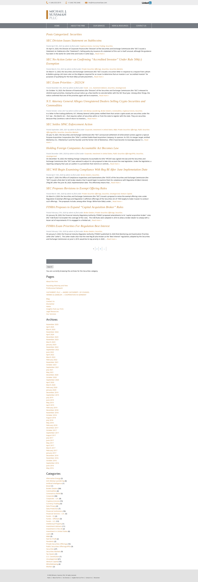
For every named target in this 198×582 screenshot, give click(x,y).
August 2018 (51, 418)
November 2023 (52, 339)
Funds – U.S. (51, 521)
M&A (115, 130)
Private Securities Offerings (91, 69)
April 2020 (50, 382)
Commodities (117, 111)
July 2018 (49, 420)
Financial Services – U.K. (55, 514)
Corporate (88, 130)
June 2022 (50, 352)
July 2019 (49, 397)
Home (56, 26)
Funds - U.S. (88, 88)
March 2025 (50, 329)
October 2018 (51, 415)
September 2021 (52, 367)
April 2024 (50, 334)
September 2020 (52, 380)
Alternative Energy (53, 478)
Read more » (100, 54)
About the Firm (78, 26)
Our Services (99, 26)
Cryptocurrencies (86, 46)
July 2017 (49, 438)
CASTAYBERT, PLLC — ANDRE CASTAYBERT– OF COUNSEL (67, 292)
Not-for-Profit (51, 539)
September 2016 (52, 463)
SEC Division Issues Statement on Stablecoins (74, 40)
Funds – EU (50, 516)
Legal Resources (52, 311)
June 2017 (50, 440)
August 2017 (51, 435)
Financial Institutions (54, 511)
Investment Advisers (100, 88)
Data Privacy (51, 506)
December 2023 (52, 337)
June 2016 (50, 465)
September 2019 (52, 395)
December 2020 (52, 375)
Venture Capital (126, 194)
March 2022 (50, 357)
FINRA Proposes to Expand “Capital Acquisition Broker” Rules (84, 207)
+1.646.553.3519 (55, 2)
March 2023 (50, 342)
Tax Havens (50, 554)
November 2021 (52, 362)
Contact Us (141, 26)
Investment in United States (103, 130)
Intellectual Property (54, 524)
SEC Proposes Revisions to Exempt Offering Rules (76, 188)
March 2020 (50, 385)
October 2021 (51, 365)
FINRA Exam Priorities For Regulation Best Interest (78, 226)
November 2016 (52, 458)
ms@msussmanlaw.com (97, 2)
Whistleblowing (52, 564)
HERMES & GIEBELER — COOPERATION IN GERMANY (66, 295)
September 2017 (52, 433)
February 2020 (51, 387)
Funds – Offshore (52, 519)
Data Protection (52, 509)
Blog (48, 299)
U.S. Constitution (52, 556)
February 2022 (51, 360)
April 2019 (50, 405)
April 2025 (50, 327)
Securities (109, 46)
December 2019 (52, 392)
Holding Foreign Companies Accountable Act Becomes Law (82, 148)
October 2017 (51, 430)
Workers (49, 567)
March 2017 (50, 448)
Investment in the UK (54, 529)
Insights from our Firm (54, 309)
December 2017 (52, 428)
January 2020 (51, 390)
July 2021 (49, 370)
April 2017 (50, 445)
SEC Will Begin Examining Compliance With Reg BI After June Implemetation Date (96, 169)
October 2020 (51, 377)
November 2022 (52, 347)
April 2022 (50, 355)
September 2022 (52, 350)
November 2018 (52, 413)
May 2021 (50, 372)
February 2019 (51, 407)
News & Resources (120, 26)
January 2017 (51, 453)
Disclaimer (50, 304)
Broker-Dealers (106, 111)
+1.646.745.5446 (74, 2)
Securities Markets (116, 69)
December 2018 (52, 410)
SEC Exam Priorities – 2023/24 (65, 82)
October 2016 (51, 460)
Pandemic (50, 541)
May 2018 (50, 423)
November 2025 (52, 324)
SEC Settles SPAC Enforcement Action (69, 124)
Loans (48, 534)
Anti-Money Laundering (91, 111)
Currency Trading (99, 46)
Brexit (48, 486)
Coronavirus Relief (53, 493)
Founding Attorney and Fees (57, 285)
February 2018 (51, 425)
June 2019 (50, 400)
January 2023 (51, 344)
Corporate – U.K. (52, 498)
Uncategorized (121, 88)
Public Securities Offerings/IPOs (124, 153)
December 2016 (52, 455)
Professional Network (54, 288)
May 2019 (50, 402)
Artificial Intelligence (54, 483)
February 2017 (51, 450)
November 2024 (52, 332)
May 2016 (50, 468)
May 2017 (50, 443)
